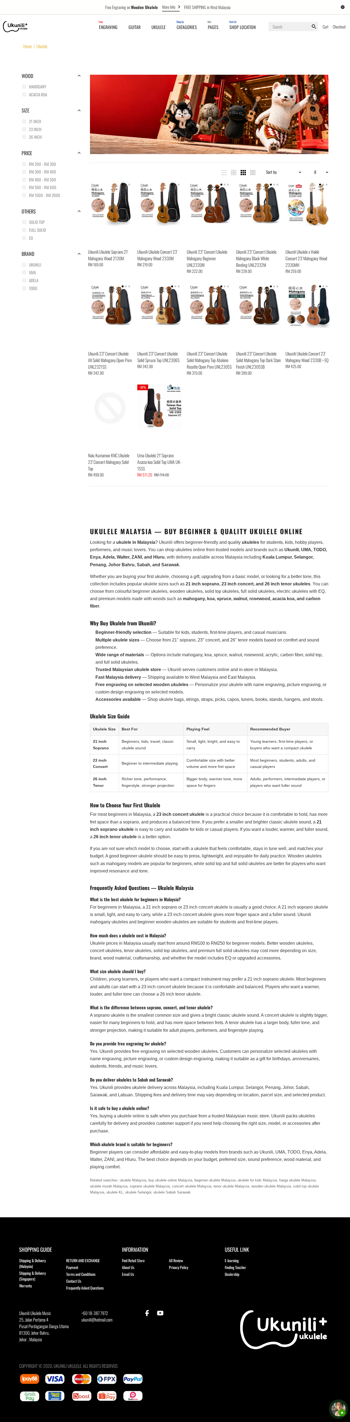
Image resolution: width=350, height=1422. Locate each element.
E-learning (232, 1260)
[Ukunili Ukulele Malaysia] (15, 26)
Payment (72, 1267)
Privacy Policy (178, 1267)
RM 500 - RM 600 (42, 187)
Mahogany (37, 86)
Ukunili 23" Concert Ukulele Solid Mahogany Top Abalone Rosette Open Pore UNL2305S (209, 360)
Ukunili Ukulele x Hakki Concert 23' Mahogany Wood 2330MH (306, 258)
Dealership (232, 1274)
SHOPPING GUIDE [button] (35, 1249)
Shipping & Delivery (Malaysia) (32, 1263)
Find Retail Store (133, 1260)
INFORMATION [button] (135, 1249)
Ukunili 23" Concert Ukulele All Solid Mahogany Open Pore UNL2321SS (110, 360)
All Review (176, 1260)
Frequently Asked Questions (85, 1288)
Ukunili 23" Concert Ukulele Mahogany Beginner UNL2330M (207, 258)
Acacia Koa (38, 94)
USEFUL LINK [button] (237, 1249)
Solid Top (37, 222)
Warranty (25, 1285)
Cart (325, 27)
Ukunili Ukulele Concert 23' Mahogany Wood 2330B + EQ (306, 356)
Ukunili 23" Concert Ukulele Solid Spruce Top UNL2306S (158, 356)
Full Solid (37, 230)
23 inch (35, 129)
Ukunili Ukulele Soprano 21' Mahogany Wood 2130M (108, 255)
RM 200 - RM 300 (42, 164)
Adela (33, 280)
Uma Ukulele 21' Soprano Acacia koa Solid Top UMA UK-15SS (159, 462)
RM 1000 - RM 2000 (44, 195)
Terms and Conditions (80, 1274)
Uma (32, 272)
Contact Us (73, 1281)
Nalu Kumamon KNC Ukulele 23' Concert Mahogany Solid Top (108, 462)
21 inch (35, 121)
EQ (31, 238)
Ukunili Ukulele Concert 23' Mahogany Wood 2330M (157, 255)
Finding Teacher (235, 1267)
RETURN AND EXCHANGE (83, 1260)
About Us (128, 1267)
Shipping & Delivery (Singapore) (32, 1276)
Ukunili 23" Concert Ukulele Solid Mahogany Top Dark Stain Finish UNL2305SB (258, 360)
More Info (168, 7)
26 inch (35, 137)
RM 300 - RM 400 (42, 172)
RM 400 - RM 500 (42, 180)
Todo (33, 288)
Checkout (339, 27)
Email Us (128, 1274)
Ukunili (35, 265)
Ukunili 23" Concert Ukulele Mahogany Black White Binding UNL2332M (256, 258)
